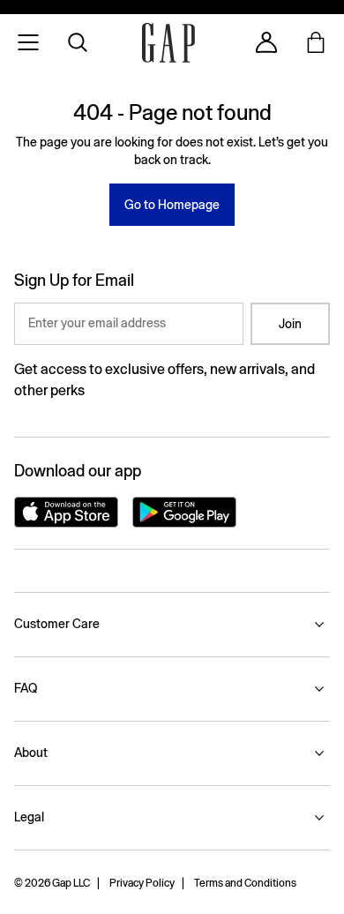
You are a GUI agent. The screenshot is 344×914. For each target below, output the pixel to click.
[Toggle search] (78, 42)
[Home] (168, 43)
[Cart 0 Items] (316, 42)
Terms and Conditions (245, 883)
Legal (29, 817)
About (31, 752)
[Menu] (28, 42)
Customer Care (57, 624)
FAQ (25, 688)
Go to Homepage (172, 205)
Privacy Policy (142, 883)
